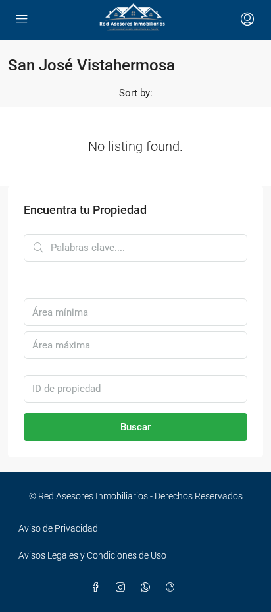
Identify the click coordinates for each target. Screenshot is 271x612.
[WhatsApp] (148, 587)
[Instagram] (123, 587)
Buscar (135, 427)
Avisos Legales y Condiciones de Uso (92, 555)
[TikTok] (173, 587)
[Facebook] (98, 587)
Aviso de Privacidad (58, 528)
